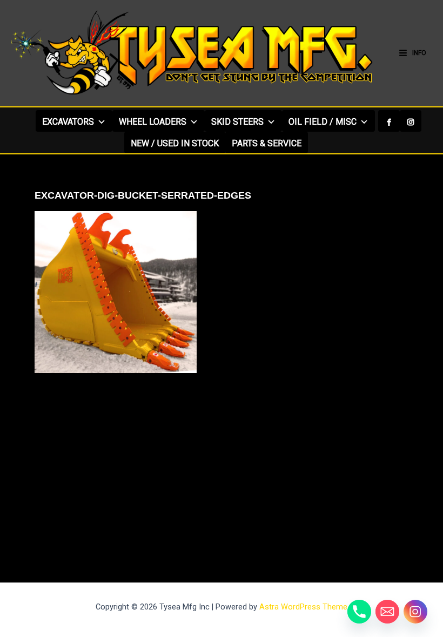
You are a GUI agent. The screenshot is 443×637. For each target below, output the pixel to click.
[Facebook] (389, 121)
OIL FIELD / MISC (322, 122)
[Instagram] (410, 121)
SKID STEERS (237, 122)
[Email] (387, 612)
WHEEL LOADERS (152, 122)
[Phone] (359, 612)
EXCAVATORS (68, 122)
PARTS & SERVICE (266, 143)
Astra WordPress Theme (303, 607)
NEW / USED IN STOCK (175, 143)
